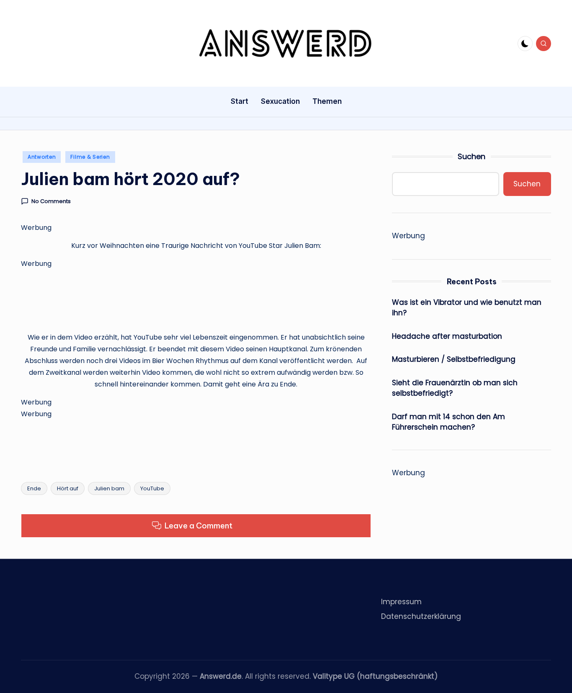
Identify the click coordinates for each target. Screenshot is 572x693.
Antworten (42, 156)
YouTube (152, 488)
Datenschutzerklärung (421, 616)
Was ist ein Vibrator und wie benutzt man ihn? (466, 307)
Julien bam (109, 488)
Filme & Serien (90, 156)
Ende (34, 488)
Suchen (471, 156)
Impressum (401, 602)
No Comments (51, 201)
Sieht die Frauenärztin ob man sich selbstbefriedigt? (455, 388)
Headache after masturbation (447, 336)
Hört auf (67, 488)
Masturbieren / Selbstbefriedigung (453, 359)
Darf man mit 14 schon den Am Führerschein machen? (448, 422)
